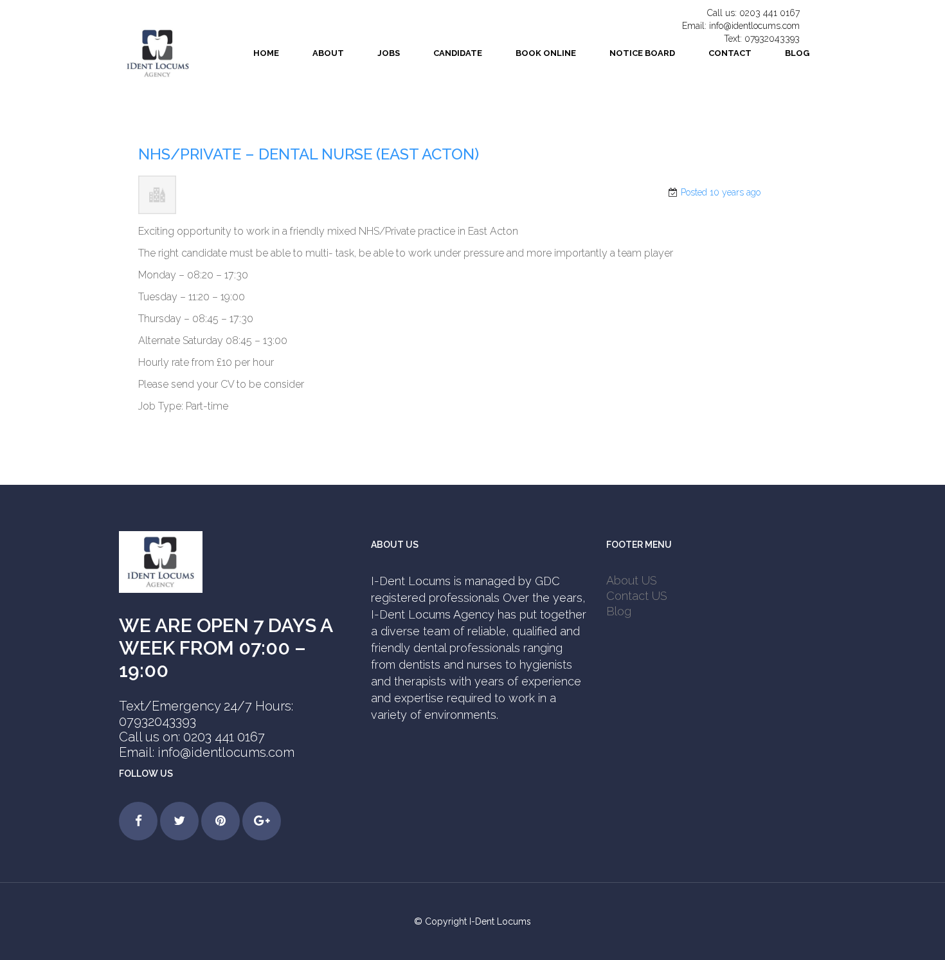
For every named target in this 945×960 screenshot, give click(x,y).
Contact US (636, 595)
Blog (618, 611)
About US (631, 580)
